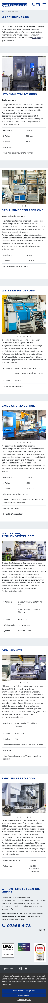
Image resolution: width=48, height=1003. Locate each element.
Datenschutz (6, 971)
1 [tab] (22, 206)
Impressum (18, 971)
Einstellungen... (24, 999)
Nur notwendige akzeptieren (24, 991)
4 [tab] (27, 337)
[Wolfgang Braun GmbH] (14, 5)
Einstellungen (29, 971)
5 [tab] (31, 337)
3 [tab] (24, 337)
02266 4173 (19, 922)
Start (3, 11)
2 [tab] (26, 206)
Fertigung (36, 37)
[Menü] (44, 4)
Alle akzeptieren (24, 995)
